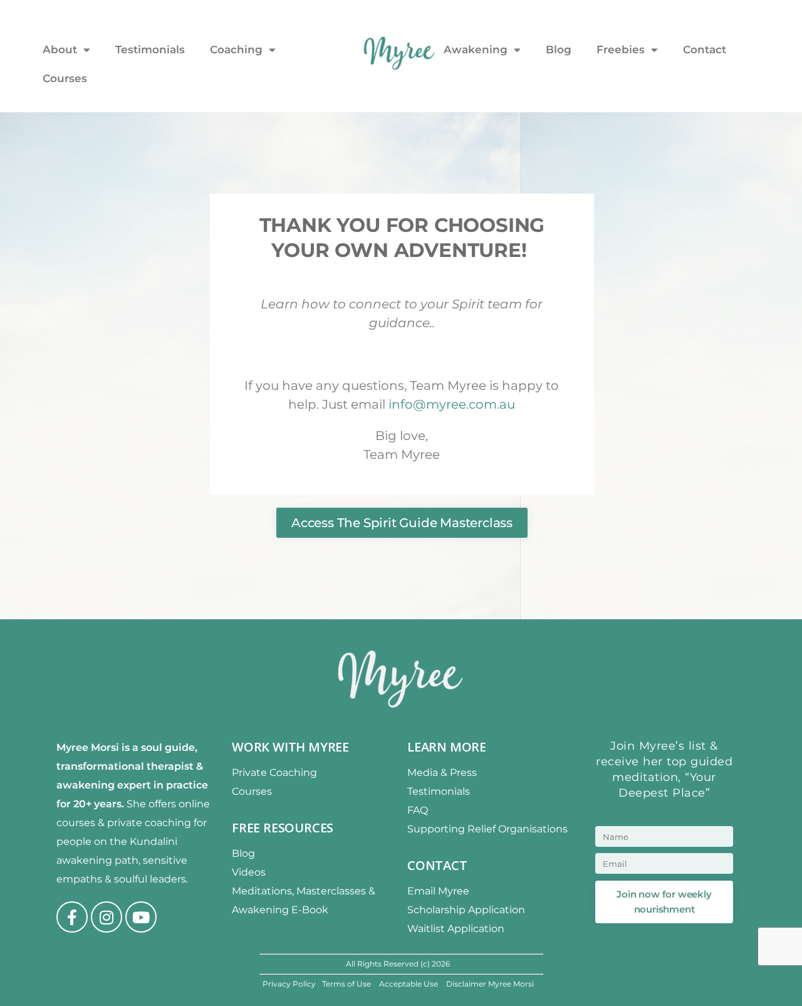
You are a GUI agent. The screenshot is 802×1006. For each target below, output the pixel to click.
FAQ (417, 810)
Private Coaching (274, 772)
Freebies (620, 49)
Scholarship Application (466, 910)
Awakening (476, 49)
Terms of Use (347, 983)
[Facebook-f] (72, 917)
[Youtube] (141, 917)
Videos (249, 872)
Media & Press (442, 772)
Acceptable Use (409, 983)
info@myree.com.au (451, 404)
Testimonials (150, 49)
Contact (704, 49)
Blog (558, 49)
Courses (65, 78)
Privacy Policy (289, 983)
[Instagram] (106, 917)
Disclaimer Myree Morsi (490, 983)
